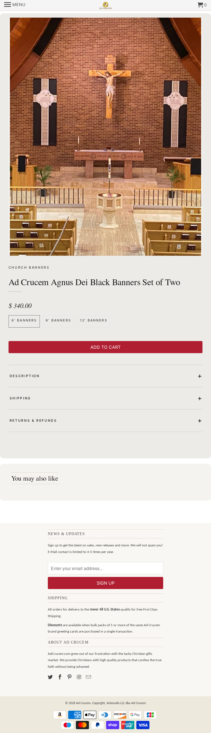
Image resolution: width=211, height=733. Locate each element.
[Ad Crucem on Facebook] (60, 677)
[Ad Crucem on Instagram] (79, 677)
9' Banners (58, 320)
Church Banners (29, 267)
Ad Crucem (83, 703)
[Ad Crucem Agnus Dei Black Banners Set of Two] (105, 137)
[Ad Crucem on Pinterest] (70, 677)
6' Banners (24, 320)
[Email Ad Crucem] (89, 677)
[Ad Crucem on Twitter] (51, 677)
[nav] (15, 5)
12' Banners (93, 320)
